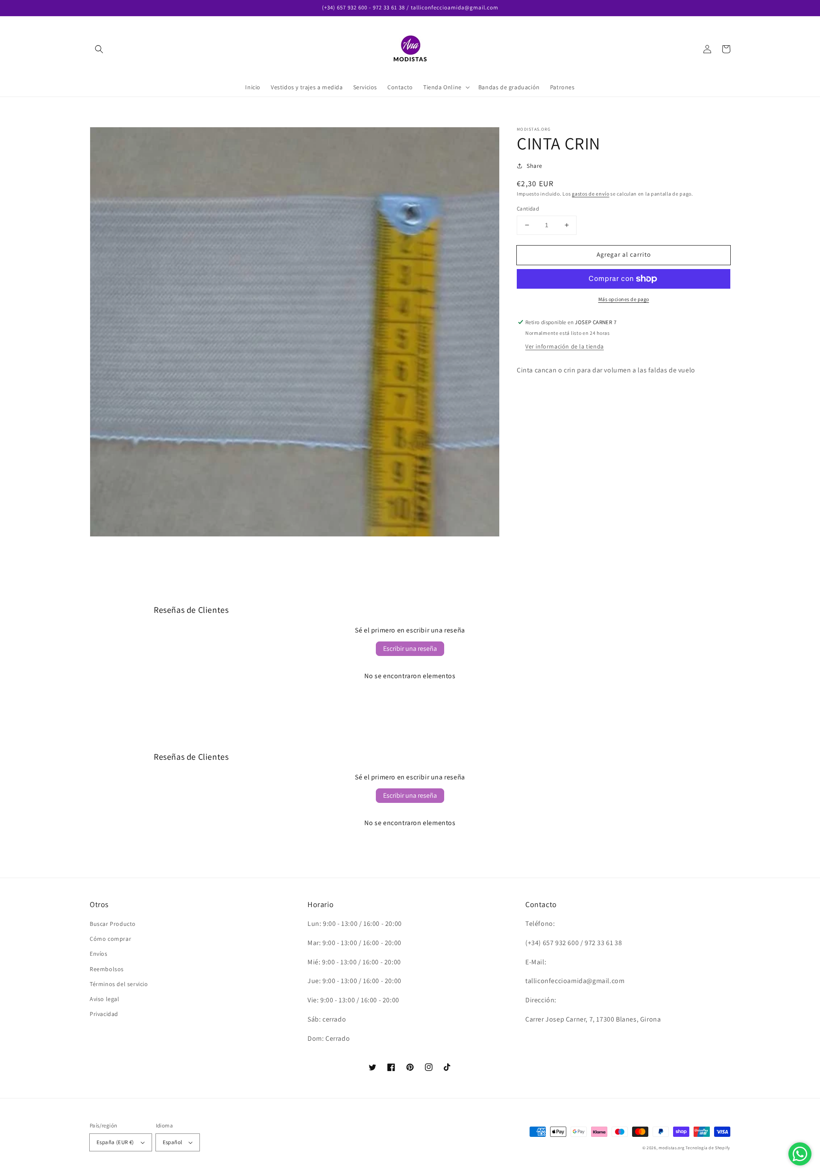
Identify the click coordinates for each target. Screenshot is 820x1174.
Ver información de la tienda (564, 346)
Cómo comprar (110, 939)
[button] (99, 49)
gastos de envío (590, 193)
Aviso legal (105, 999)
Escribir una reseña (410, 648)
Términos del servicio (119, 984)
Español (172, 1142)
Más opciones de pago (623, 299)
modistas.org (671, 1148)
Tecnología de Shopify (707, 1148)
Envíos (99, 953)
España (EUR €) (115, 1142)
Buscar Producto (113, 924)
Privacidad (104, 1014)
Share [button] (534, 166)
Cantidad (528, 208)
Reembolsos (107, 969)
